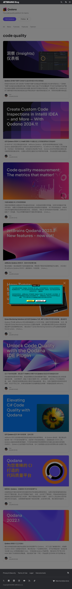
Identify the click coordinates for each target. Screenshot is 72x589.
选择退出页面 (37, 297)
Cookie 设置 (40, 301)
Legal (31, 573)
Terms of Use (22, 573)
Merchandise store (62, 582)
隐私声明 (16, 295)
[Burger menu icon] (69, 2)
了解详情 (40, 291)
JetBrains (17, 585)
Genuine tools (41, 573)
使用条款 (22, 295)
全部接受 (30, 301)
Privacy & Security (9, 573)
